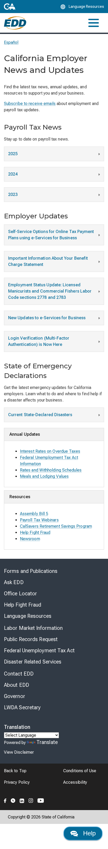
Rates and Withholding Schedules (51, 470)
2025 (13, 153)
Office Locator (20, 593)
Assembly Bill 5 (34, 513)
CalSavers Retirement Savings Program (56, 526)
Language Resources (27, 616)
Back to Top (15, 770)
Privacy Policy (17, 782)
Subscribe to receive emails (30, 103)
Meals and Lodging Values (44, 476)
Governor (14, 696)
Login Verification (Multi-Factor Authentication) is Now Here (38, 341)
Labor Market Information (33, 628)
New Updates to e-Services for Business (46, 317)
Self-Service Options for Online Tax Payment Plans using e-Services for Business (51, 234)
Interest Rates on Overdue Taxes (50, 451)
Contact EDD (19, 674)
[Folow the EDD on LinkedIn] (22, 800)
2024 (13, 174)
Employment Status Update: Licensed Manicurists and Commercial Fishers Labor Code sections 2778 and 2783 (49, 291)
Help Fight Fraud (35, 532)
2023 (13, 194)
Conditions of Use (79, 770)
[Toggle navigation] (93, 23)
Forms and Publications (30, 571)
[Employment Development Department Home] (15, 23)
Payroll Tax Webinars (39, 519)
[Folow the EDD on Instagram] (31, 800)
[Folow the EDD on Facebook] (5, 800)
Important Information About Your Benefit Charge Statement (48, 261)
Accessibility (75, 782)
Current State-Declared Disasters (40, 414)
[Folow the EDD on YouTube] (40, 800)
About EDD (16, 685)
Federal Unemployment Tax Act (39, 650)
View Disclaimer (19, 752)
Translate (47, 742)
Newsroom (30, 538)
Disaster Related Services (33, 662)
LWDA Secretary (22, 707)
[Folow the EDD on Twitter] (13, 800)
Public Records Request (31, 639)
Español (11, 42)
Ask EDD (14, 582)
